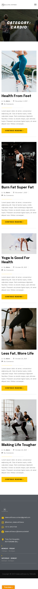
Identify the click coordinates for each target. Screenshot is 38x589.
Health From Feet (16, 96)
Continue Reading (13, 130)
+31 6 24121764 (11, 527)
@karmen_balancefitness (14, 522)
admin (8, 101)
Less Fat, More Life (18, 353)
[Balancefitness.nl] (9, 5)
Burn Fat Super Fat (18, 187)
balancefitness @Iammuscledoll (17, 531)
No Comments (9, 104)
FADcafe (32, 574)
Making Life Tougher (19, 445)
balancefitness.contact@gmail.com (17, 517)
